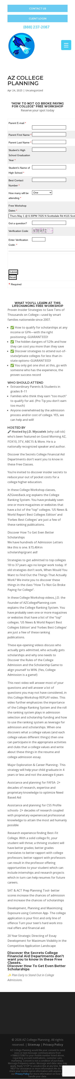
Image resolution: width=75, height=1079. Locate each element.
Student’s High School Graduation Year (19, 155)
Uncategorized (34, 90)
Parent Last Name (20, 142)
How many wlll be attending (19, 195)
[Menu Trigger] (66, 45)
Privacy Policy (53, 1045)
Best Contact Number (16, 183)
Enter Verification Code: (18, 242)
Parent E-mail (17, 123)
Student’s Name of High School (19, 170)
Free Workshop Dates (17, 208)
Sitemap (34, 1045)
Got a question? (18, 223)
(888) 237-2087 (36, 27)
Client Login (37, 18)
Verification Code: (19, 231)
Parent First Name (20, 134)
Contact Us (37, 8)
